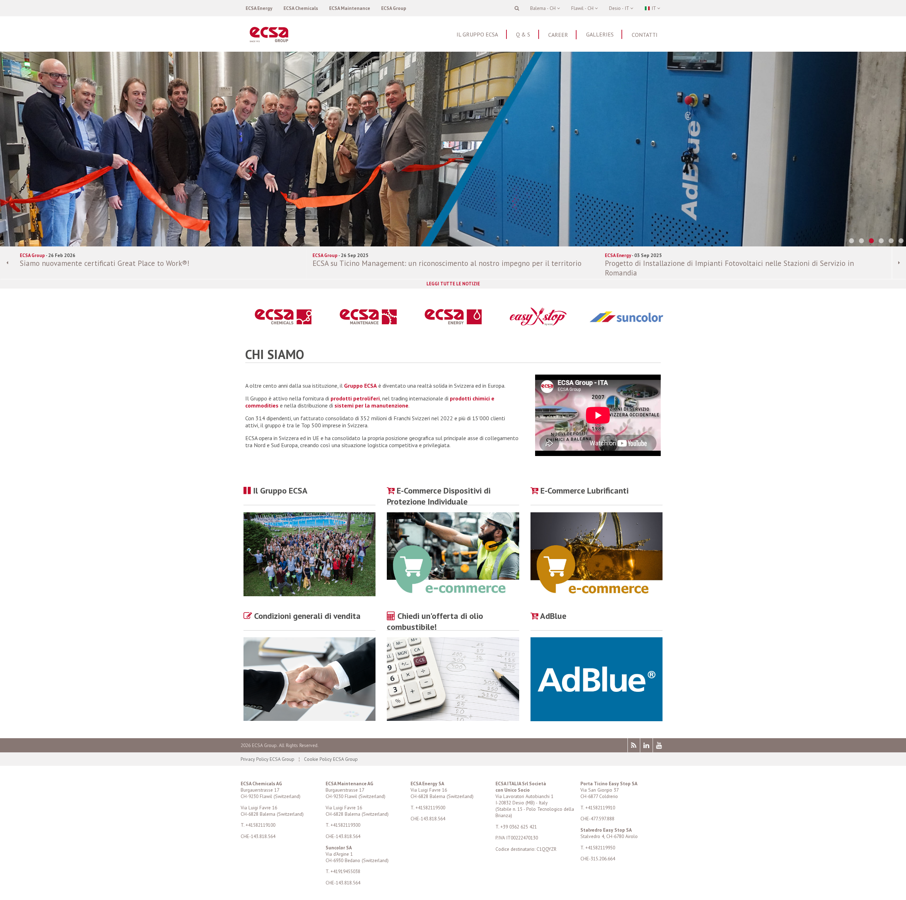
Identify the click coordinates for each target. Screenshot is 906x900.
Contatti (645, 34)
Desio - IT (619, 8)
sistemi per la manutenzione (371, 405)
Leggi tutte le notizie (453, 284)
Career (558, 34)
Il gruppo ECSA (477, 34)
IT (653, 8)
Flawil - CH (583, 8)
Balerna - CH (543, 8)
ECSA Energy (259, 8)
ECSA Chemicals (300, 8)
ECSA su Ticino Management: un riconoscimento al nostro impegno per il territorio (446, 263)
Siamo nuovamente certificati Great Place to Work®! (104, 263)
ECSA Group (393, 8)
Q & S (523, 34)
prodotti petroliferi (355, 398)
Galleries (600, 34)
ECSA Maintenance (349, 8)
